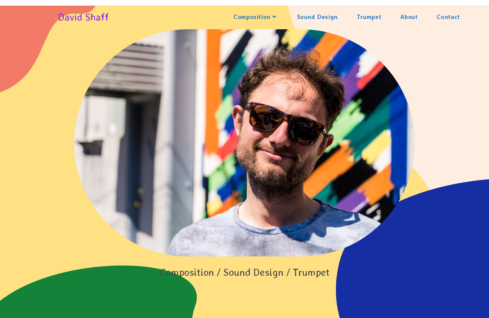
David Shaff (83, 17)
